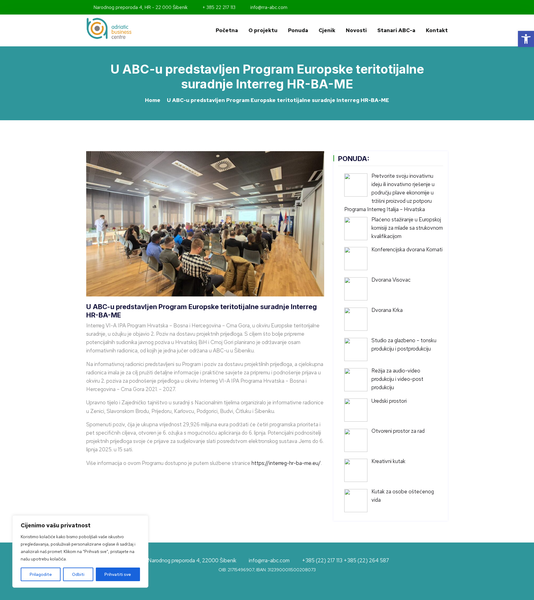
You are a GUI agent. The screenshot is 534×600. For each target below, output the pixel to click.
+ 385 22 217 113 (218, 7)
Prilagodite (41, 574)
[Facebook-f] (437, 7)
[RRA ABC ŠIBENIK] (128, 28)
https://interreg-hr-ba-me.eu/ (286, 463)
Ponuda (298, 30)
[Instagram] (446, 7)
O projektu (263, 30)
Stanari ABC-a (396, 30)
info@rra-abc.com (268, 7)
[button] (526, 39)
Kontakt (437, 30)
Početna (227, 30)
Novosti (356, 30)
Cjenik (327, 30)
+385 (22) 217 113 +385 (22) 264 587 (345, 561)
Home (152, 100)
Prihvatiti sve (117, 574)
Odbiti (78, 574)
